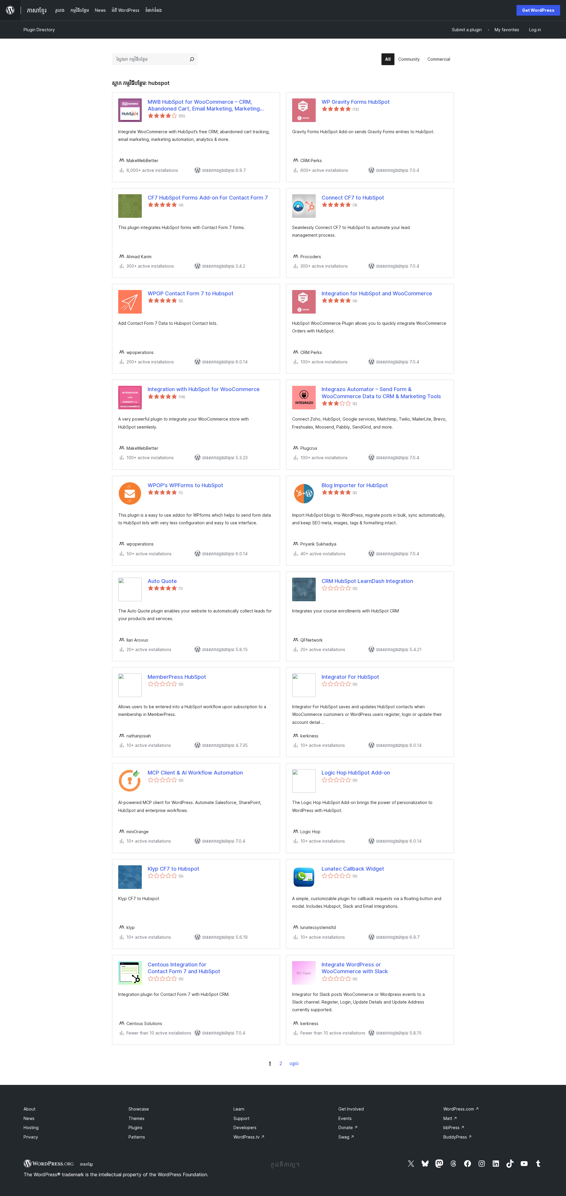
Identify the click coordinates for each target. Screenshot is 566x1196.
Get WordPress (538, 10)
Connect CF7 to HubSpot (353, 198)
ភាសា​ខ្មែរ (86, 1164)
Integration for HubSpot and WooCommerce (377, 293)
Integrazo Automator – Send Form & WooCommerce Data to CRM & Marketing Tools (381, 392)
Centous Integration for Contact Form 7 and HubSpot (184, 967)
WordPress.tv (249, 1136)
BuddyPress (457, 1136)
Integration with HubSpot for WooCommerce (204, 389)
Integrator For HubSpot (350, 677)
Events (345, 1118)
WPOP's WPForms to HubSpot (185, 485)
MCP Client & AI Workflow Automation (195, 773)
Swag (346, 1136)
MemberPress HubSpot (177, 677)
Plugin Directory (39, 29)
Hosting (31, 1127)
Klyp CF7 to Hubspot (173, 869)
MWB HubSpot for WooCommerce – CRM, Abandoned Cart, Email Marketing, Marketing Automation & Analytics (204, 105)
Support (241, 1118)
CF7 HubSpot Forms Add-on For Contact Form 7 (208, 198)
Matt (450, 1118)
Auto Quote (162, 581)
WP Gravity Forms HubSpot (356, 102)
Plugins (135, 1127)
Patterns (137, 1136)
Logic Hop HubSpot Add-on (356, 773)
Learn (238, 1108)
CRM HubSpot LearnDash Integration (367, 581)
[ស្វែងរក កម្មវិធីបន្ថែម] (192, 59)
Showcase (139, 1108)
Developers (244, 1127)
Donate (348, 1127)
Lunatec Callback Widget (353, 869)
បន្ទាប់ (294, 1063)
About (29, 1108)
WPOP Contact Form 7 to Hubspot (190, 293)
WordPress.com (461, 1108)
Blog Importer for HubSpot (355, 485)
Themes (136, 1118)
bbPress (454, 1127)
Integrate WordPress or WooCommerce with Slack (355, 967)
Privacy (31, 1136)
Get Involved (351, 1108)
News (29, 1118)
